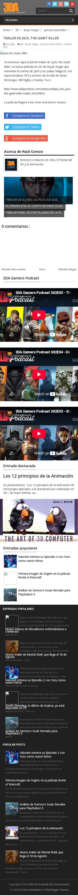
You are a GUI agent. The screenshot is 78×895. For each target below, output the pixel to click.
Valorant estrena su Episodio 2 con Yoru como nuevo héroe (35, 681)
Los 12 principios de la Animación (38, 476)
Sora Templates (32, 889)
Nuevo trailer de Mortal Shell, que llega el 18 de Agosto (36, 655)
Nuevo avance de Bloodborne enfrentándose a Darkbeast (35, 630)
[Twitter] (54, 4)
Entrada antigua (67, 269)
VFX (5, 47)
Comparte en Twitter (25, 127)
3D (22, 44)
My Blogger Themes (57, 889)
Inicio (42, 269)
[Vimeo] (66, 4)
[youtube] (72, 4)
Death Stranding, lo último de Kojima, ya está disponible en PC (34, 706)
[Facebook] (49, 4)
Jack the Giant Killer (51, 44)
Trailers (67, 44)
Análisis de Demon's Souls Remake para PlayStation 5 (31, 732)
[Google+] (60, 4)
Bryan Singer (32, 44)
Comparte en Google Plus (29, 138)
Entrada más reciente (14, 269)
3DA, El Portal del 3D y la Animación (49, 884)
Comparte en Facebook (27, 115)
